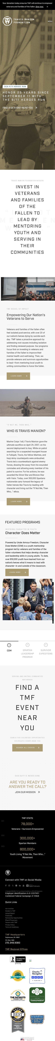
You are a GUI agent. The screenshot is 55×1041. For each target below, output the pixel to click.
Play (29, 289)
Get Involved (9, 909)
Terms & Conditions (12, 927)
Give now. (40, 7)
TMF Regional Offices (16, 949)
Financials (8, 916)
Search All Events (25, 748)
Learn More (16, 376)
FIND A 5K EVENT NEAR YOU (18, 108)
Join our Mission (25, 792)
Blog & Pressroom (11, 920)
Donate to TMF (10, 911)
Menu (50, 21)
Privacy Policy (10, 925)
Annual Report (10, 913)
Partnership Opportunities (14, 918)
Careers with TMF (11, 922)
